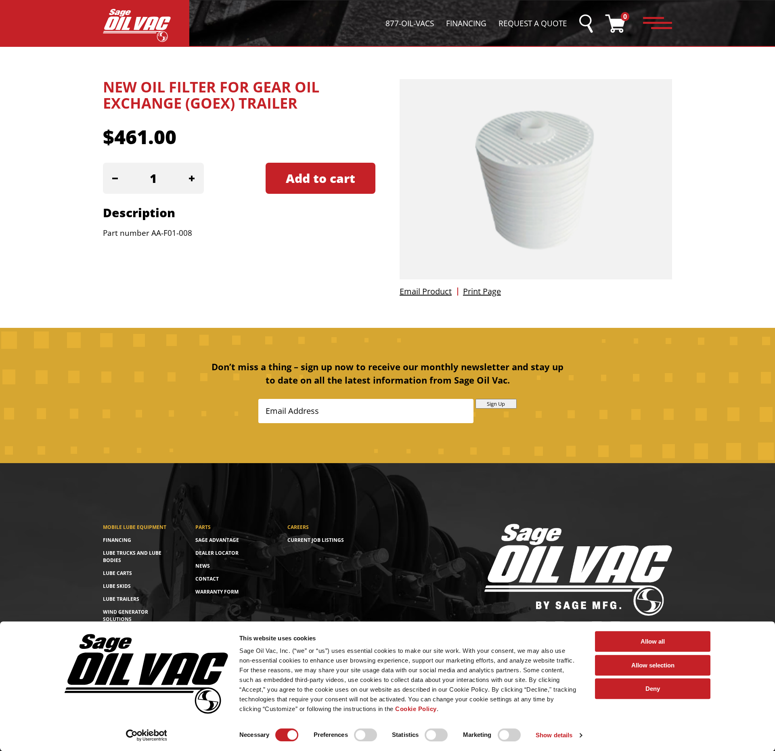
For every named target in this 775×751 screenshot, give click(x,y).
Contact (207, 578)
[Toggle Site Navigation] (657, 23)
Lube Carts (117, 573)
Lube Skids (117, 586)
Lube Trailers (121, 599)
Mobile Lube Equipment (134, 527)
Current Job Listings (315, 540)
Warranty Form (217, 591)
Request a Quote (533, 23)
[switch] (365, 734)
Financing (466, 23)
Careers (298, 527)
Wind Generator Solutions (125, 615)
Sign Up (496, 403)
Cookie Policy (416, 708)
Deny (652, 688)
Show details (554, 735)
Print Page (482, 291)
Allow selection (652, 665)
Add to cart (320, 178)
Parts (203, 527)
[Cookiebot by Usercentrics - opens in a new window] (146, 735)
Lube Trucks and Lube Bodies (132, 557)
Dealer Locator (217, 553)
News (202, 565)
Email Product (426, 291)
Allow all (653, 641)
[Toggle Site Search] (586, 24)
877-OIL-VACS (409, 23)
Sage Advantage (217, 540)
